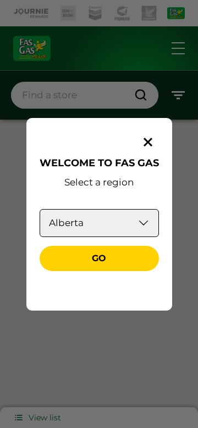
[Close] (148, 142)
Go (99, 258)
